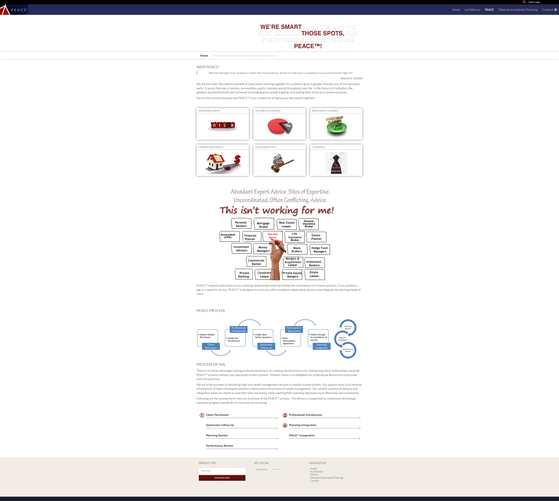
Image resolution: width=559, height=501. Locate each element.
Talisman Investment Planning (518, 9)
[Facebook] (543, 2)
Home (456, 9)
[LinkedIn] (553, 2)
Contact (547, 9)
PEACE (489, 9)
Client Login (534, 2)
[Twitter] (548, 2)
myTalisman (472, 9)
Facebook (262, 469)
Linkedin (276, 469)
